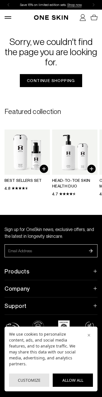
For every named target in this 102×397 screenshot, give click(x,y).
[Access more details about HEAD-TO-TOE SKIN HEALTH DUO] (74, 163)
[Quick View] (44, 169)
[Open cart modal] (91, 17)
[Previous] (8, 5)
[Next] (93, 5)
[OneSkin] (51, 17)
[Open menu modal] (10, 17)
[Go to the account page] (80, 17)
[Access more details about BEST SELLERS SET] (27, 160)
